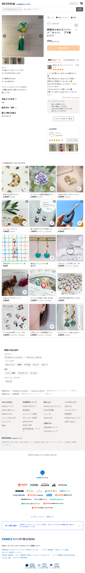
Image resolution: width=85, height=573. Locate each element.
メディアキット (6, 445)
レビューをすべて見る (63, 119)
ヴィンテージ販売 (30, 414)
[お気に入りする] (76, 25)
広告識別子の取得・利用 (41, 442)
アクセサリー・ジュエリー (13, 357)
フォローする (72, 140)
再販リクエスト (63, 17)
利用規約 (68, 414)
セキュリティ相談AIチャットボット (12, 552)
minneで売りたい (29, 406)
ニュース (47, 414)
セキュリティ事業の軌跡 (20, 557)
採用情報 (73, 442)
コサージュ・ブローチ (34, 357)
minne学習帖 (49, 410)
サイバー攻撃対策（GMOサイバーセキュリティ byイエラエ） (33, 555)
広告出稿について (51, 427)
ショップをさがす (9, 418)
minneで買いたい (8, 410)
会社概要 (67, 442)
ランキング (6, 422)
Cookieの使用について (26, 442)
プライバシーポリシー (56, 442)
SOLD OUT (63, 48)
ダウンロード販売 (30, 418)
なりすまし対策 (6, 558)
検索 (79, 9)
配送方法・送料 (8, 108)
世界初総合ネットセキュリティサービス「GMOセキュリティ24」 (20, 550)
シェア (52, 17)
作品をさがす (7, 414)
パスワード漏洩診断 (47, 550)
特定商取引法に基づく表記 (10, 442)
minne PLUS (28, 422)
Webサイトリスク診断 (61, 550)
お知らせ (68, 406)
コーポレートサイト (38, 517)
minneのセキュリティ (73, 418)
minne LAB (27, 425)
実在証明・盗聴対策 (7, 555)
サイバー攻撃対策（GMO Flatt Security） (64, 555)
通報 (74, 17)
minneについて (8, 406)
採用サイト (50, 517)
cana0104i (55, 24)
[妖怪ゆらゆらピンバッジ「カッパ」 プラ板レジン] (63, 69)
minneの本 (48, 418)
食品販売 (26, 410)
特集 (3, 425)
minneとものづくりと (52, 406)
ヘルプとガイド (71, 410)
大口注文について (51, 431)
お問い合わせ (70, 422)
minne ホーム (6, 390)
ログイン (74, 3)
